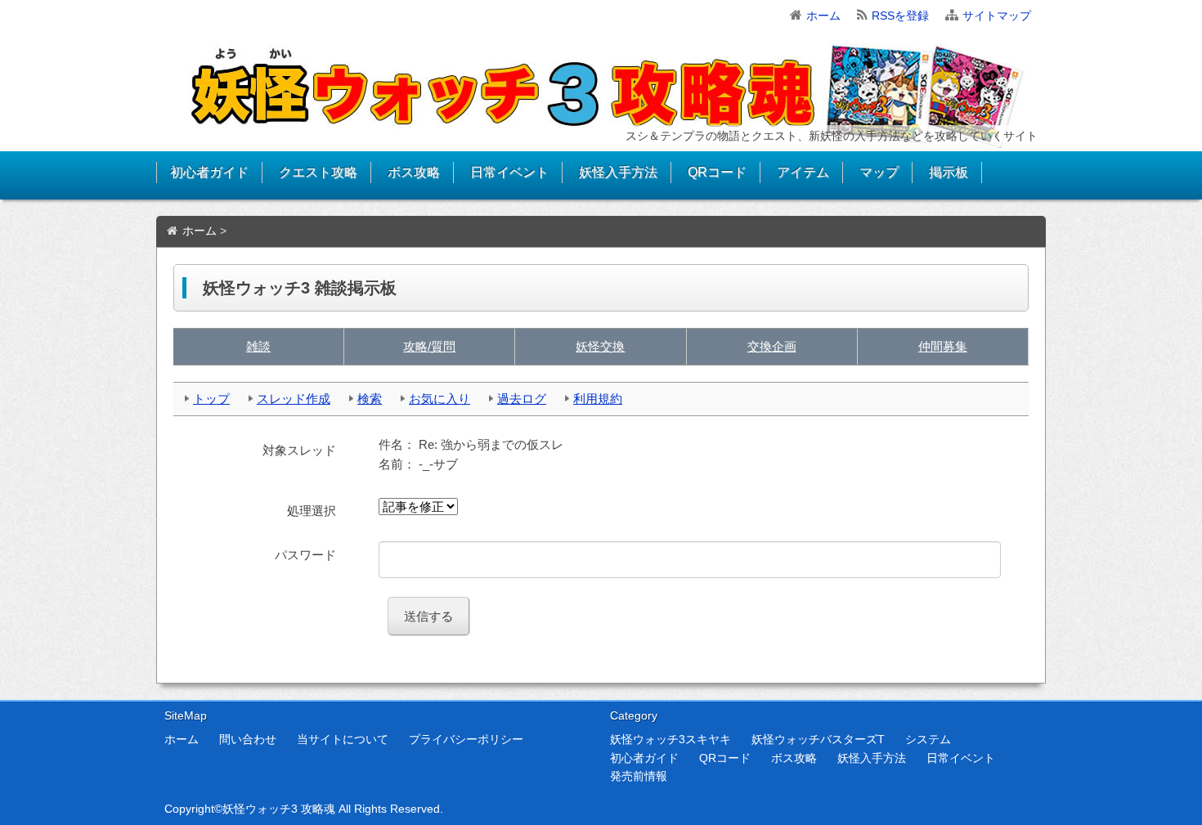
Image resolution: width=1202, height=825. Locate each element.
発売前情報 (638, 775)
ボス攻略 (414, 172)
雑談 (258, 346)
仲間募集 (942, 346)
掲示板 (948, 172)
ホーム (823, 15)
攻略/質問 (429, 346)
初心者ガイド (209, 172)
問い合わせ (247, 739)
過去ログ (521, 399)
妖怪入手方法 (618, 172)
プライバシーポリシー (466, 739)
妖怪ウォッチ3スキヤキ (670, 739)
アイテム (803, 172)
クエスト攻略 (318, 172)
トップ (211, 399)
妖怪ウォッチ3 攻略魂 (278, 808)
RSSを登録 (900, 15)
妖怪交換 (600, 346)
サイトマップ (996, 15)
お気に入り (439, 399)
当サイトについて (342, 739)
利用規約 (597, 399)
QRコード (717, 172)
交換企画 (771, 346)
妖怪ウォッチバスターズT (818, 739)
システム (928, 739)
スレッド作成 (293, 399)
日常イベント (509, 172)
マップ (879, 172)
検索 (369, 399)
